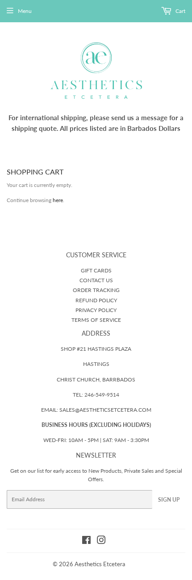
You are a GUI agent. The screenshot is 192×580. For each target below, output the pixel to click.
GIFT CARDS (96, 270)
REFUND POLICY (96, 300)
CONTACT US (96, 280)
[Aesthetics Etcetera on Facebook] (86, 541)
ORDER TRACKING (96, 290)
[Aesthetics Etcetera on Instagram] (101, 541)
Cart (179, 11)
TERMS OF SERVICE (96, 319)
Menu (25, 11)
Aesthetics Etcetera (100, 564)
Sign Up (168, 499)
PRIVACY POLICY (96, 310)
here (58, 200)
